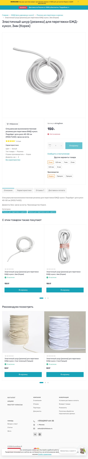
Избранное (13, 124)
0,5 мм (58, 162)
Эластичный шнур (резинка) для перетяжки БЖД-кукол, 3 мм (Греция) (63, 360)
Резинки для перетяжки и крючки (14, 212)
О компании (37, 400)
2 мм (72, 162)
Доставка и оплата (57, 190)
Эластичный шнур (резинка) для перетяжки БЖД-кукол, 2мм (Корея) (22, 273)
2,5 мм (51, 167)
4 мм (59, 167)
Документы (37, 411)
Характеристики (24, 190)
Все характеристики (13, 160)
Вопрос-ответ (13, 424)
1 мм (66, 162)
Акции (11, 401)
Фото (9, 431)
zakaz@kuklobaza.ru (45, 428)
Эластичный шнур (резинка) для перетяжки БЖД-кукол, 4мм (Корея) (63, 273)
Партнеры (36, 407)
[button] (41, 298)
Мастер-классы (15, 405)
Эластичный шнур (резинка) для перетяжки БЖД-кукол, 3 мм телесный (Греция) (22, 360)
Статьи (10, 427)
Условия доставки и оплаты (69, 400)
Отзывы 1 (40, 190)
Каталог (11, 397)
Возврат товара (64, 404)
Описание (8, 190)
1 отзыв (18, 141)
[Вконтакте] (35, 434)
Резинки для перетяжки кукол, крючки (42, 212)
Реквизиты (63, 407)
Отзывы (36, 404)
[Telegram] (40, 434)
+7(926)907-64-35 (46, 421)
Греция (60, 176)
